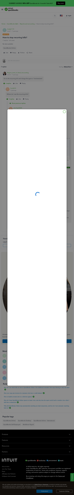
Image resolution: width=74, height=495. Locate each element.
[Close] (64, 111)
